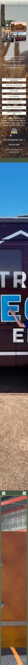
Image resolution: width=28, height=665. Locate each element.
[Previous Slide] (3, 493)
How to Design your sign (14, 113)
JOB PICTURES (14, 91)
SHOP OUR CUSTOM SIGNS (14, 85)
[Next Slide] (24, 493)
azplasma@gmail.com (13, 140)
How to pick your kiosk (14, 107)
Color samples (14, 96)
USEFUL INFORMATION (14, 102)
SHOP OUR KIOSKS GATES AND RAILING (14, 79)
